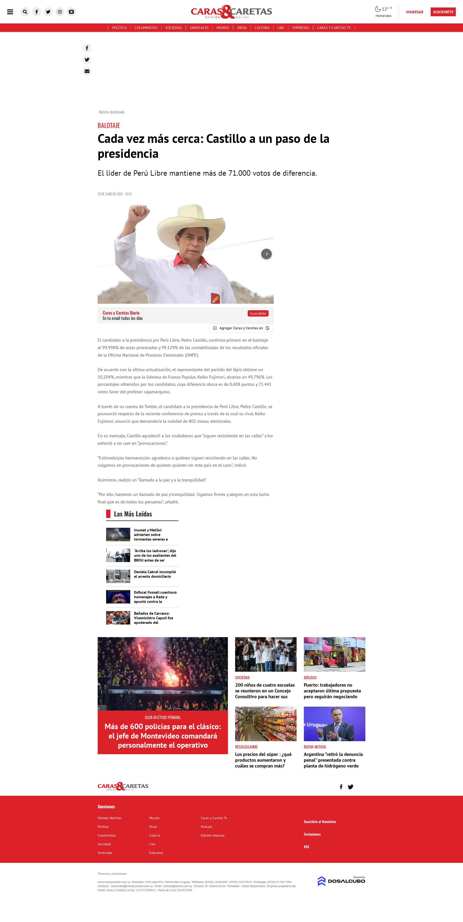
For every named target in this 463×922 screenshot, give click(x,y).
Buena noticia (315, 747)
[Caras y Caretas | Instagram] (59, 11)
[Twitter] (87, 59)
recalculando (246, 747)
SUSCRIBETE (443, 11)
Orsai (242, 27)
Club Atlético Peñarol (163, 717)
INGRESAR (414, 11)
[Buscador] (25, 11)
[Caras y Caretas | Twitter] (48, 11)
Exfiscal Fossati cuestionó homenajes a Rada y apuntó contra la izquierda (155, 599)
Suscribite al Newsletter (320, 821)
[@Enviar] (87, 71)
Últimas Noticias (110, 818)
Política (119, 27)
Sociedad (173, 27)
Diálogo (310, 677)
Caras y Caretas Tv (334, 27)
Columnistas (146, 27)
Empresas (300, 27)
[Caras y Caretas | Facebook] (36, 11)
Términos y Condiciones (112, 873)
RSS (306, 846)
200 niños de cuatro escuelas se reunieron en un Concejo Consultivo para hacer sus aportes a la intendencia (265, 693)
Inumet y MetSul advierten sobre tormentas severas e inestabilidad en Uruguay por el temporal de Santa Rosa (155, 542)
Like (280, 27)
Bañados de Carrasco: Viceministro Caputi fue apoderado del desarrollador (153, 620)
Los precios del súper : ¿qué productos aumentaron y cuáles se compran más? (263, 760)
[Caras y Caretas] (123, 790)
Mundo (223, 27)
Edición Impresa (213, 835)
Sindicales (199, 27)
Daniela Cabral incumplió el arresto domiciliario (155, 574)
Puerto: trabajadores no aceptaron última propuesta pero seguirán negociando (332, 691)
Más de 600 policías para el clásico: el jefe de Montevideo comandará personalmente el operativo (163, 735)
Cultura (262, 27)
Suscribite (258, 313)
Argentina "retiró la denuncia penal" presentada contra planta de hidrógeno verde (333, 760)
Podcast (206, 826)
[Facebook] (87, 48)
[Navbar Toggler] (13, 11)
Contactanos (312, 834)
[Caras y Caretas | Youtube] (71, 11)
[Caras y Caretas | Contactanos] (360, 786)
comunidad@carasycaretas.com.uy (132, 886)
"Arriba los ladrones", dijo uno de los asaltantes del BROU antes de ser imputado (155, 557)
